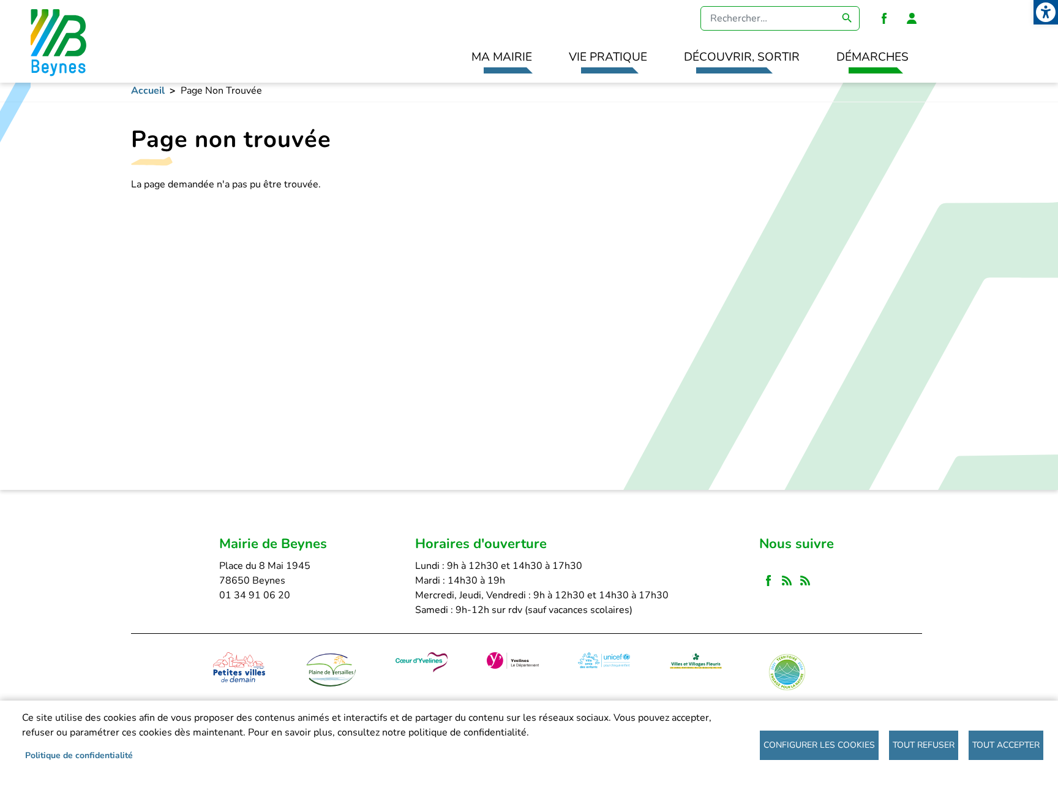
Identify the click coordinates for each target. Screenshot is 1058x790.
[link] (1046, 12)
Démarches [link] (872, 57)
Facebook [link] (884, 18)
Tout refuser (924, 745)
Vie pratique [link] (608, 57)
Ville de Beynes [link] (56, 41)
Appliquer (847, 18)
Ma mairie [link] (501, 57)
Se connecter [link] (911, 18)
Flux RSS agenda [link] (805, 581)
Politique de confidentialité (79, 755)
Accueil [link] (148, 90)
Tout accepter (1006, 745)
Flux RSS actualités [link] (787, 581)
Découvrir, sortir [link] (742, 57)
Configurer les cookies (819, 745)
